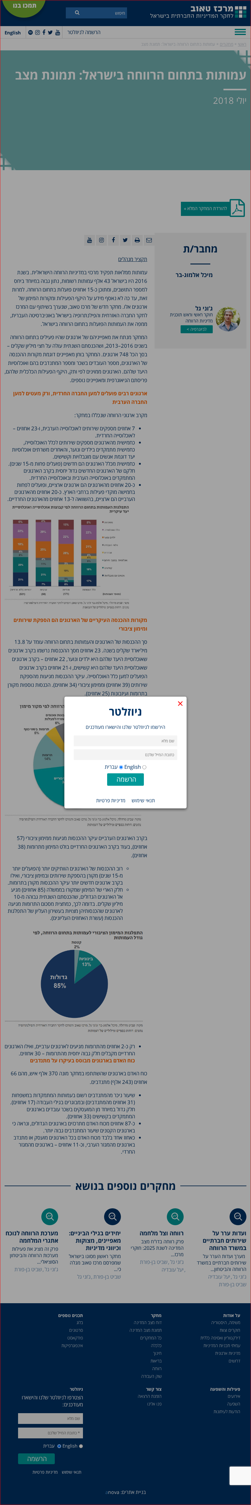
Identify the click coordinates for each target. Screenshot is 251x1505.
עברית (111, 766)
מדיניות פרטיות (111, 800)
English (132, 766)
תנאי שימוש (143, 800)
